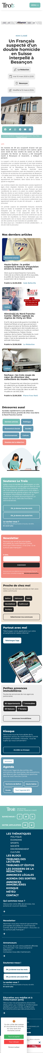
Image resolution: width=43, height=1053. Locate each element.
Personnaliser (14, 1047)
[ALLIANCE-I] (21, 27)
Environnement (19, 849)
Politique (16, 837)
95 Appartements (12, 703)
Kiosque (12, 888)
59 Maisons (10, 709)
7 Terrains (22, 709)
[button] (5, 129)
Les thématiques (18, 833)
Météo (11, 891)
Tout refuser (14, 1042)
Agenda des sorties (21, 878)
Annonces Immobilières (16, 883)
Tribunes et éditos (20, 865)
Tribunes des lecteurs (16, 860)
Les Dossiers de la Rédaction (20, 870)
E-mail (5, 555)
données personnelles (31, 573)
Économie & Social (12, 258)
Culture (7, 307)
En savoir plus (8, 526)
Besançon (23, 83)
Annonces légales (20, 875)
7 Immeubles (29, 703)
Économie (16, 840)
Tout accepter (14, 1037)
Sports (14, 843)
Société (14, 846)
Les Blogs (13, 855)
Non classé (21, 36)
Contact (12, 895)
